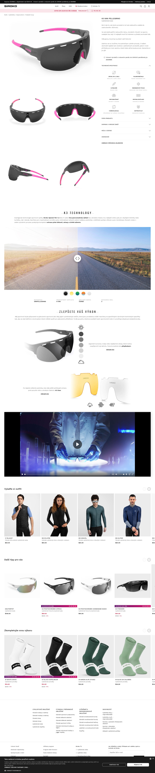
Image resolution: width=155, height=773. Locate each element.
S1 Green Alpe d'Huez (87, 679)
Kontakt (45, 756)
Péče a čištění (107, 130)
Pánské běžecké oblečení (63, 717)
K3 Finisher (119, 609)
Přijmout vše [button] (138, 764)
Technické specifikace (109, 65)
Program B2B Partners (50, 749)
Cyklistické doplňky (39, 727)
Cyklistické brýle (38, 724)
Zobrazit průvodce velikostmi (112, 143)
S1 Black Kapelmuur (50, 679)
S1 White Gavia (11, 679)
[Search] (141, 6)
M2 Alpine (119, 538)
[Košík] (145, 6)
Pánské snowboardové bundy (88, 716)
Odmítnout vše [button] (114, 764)
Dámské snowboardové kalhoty (88, 725)
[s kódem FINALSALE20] (88, 11)
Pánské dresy (37, 718)
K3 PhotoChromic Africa (52, 609)
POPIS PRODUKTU (107, 118)
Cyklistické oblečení (41, 709)
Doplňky (81, 731)
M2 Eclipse (46, 538)
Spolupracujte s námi (17, 752)
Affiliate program (48, 746)
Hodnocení (105, 137)
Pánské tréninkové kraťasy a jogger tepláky (64, 731)
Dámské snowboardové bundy (88, 719)
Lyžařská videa (82, 752)
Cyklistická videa (83, 749)
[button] (51, 767)
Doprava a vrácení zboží (110, 124)
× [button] (153, 758)
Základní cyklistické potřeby (111, 731)
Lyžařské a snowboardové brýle (88, 728)
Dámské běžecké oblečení (64, 720)
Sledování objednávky (17, 749)
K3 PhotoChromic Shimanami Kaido (93, 609)
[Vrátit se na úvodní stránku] (10, 6)
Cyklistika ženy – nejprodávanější (108, 713)
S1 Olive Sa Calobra (123, 679)
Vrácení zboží (15, 746)
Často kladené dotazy (50, 752)
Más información (8, 765)
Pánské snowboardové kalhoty (88, 722)
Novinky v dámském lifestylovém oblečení (109, 727)
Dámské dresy (37, 721)
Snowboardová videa (84, 756)
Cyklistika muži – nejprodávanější (108, 718)
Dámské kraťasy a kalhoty (41, 715)
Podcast (13, 756)
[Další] (149, 559)
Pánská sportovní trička (63, 723)
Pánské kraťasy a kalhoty (40, 712)
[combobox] (150, 759)
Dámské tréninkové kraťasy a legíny (65, 727)
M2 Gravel (83, 538)
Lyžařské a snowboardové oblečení (85, 711)
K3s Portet (9, 609)
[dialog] (77, 764)
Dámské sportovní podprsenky (65, 714)
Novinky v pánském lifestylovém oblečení (112, 722)
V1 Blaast (9, 538)
